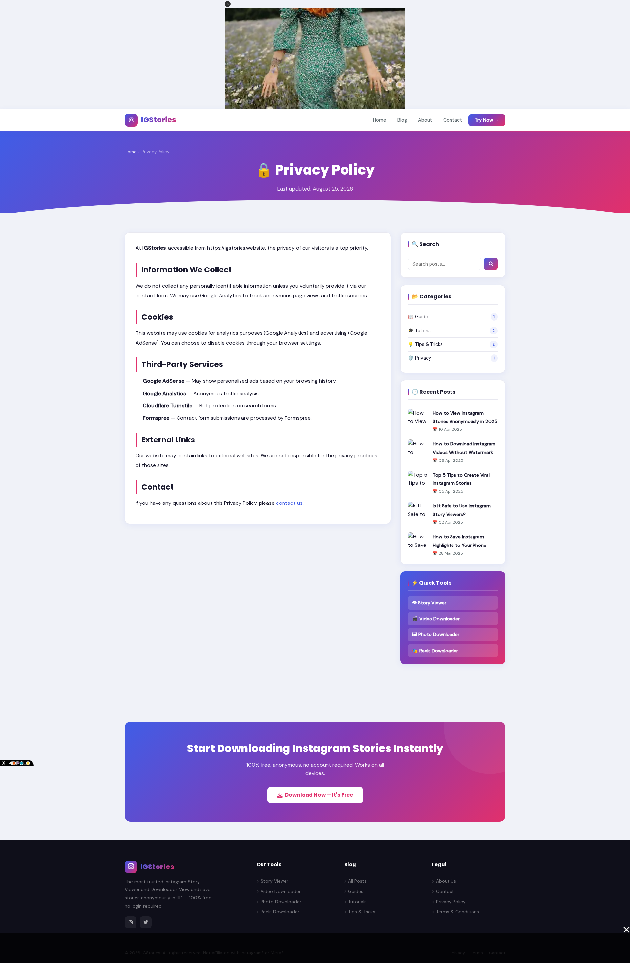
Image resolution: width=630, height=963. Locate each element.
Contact (452, 120)
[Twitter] (146, 922)
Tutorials (357, 902)
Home (379, 120)
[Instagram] (130, 922)
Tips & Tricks (361, 912)
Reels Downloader (280, 912)
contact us (289, 503)
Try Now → (487, 120)
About (425, 120)
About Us (446, 881)
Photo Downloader (281, 902)
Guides (355, 891)
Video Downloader (281, 891)
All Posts (357, 881)
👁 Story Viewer (429, 603)
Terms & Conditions (457, 912)
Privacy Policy (451, 902)
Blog (402, 120)
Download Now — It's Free (319, 794)
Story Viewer (274, 881)
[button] (228, 4)
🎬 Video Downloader (436, 619)
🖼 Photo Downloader (435, 634)
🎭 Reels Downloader (435, 650)
